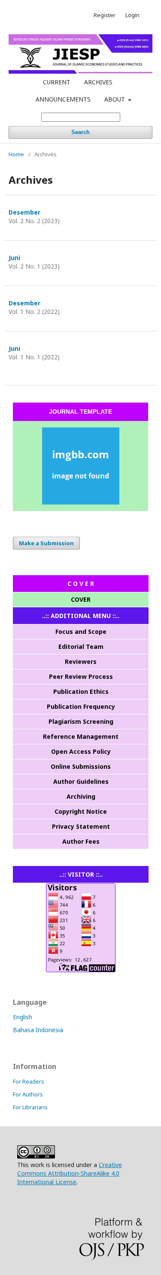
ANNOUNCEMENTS (63, 99)
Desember (24, 212)
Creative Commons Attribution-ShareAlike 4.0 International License (69, 1173)
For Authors (28, 1094)
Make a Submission (46, 543)
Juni (14, 258)
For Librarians (30, 1107)
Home (16, 154)
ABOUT (115, 99)
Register (104, 15)
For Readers (28, 1081)
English (22, 1017)
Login (132, 15)
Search (80, 132)
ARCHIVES (98, 82)
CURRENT (56, 82)
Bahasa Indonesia (38, 1030)
